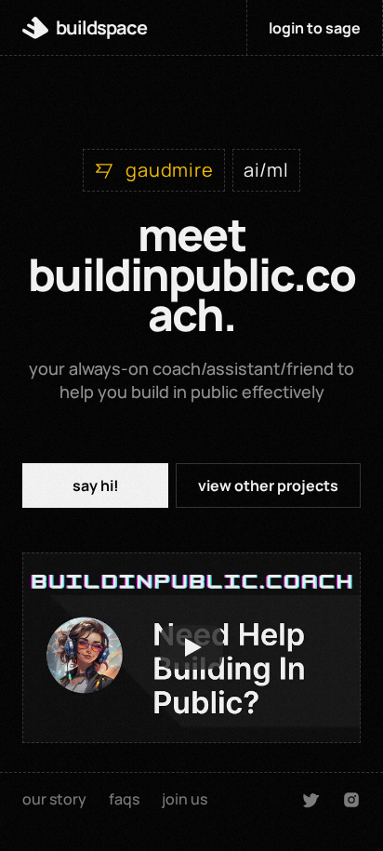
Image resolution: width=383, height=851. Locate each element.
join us (184, 799)
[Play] (191, 647)
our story (54, 799)
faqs (124, 799)
